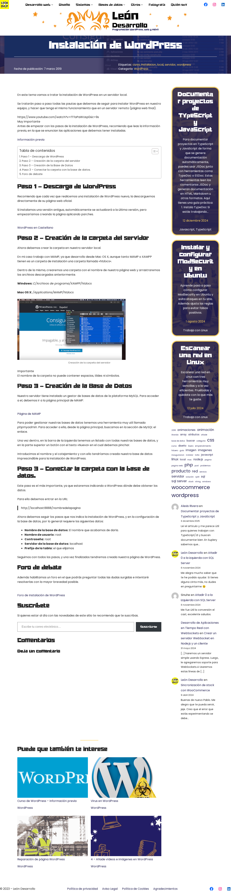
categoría (201, 441)
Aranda (174, 434)
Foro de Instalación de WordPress (41, 595)
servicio (203, 471)
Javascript (187, 229)
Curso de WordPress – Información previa (47, 801)
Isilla (197, 455)
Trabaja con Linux (195, 330)
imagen (191, 450)
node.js (198, 459)
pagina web (177, 465)
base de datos (178, 441)
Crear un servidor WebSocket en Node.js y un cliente (198, 638)
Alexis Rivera (189, 506)
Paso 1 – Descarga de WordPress (42, 156)
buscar (191, 440)
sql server (179, 481)
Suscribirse (148, 626)
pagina (208, 459)
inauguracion (177, 455)
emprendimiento (203, 446)
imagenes (205, 450)
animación (205, 430)
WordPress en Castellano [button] (35, 228)
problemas (205, 465)
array (183, 434)
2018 (173, 430)
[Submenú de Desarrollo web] (52, 4)
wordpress (184, 65)
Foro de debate (32, 174)
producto (180, 471)
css (210, 440)
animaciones (186, 430)
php (188, 465)
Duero (190, 446)
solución (190, 477)
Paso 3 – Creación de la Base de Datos (47, 165)
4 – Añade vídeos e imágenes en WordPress (122, 859)
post (197, 465)
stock (190, 481)
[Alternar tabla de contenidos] (153, 151)
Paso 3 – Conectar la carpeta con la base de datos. (56, 170)
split (197, 477)
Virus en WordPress (104, 801)
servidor (170, 65)
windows (206, 481)
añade (204, 434)
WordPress (141, 69)
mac (189, 459)
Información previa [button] (30, 140)
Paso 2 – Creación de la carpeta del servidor (51, 161)
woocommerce (190, 487)
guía (182, 450)
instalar (189, 455)
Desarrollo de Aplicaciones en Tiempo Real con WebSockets (200, 628)
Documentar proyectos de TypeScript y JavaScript (195, 112)
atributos (193, 434)
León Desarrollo (192, 553)
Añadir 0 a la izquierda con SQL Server (199, 558)
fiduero (174, 450)
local (160, 65)
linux (174, 459)
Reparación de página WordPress (41, 859)
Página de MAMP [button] (29, 414)
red (195, 471)
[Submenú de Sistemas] (92, 4)
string (198, 481)
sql (203, 476)
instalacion (148, 65)
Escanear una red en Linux (195, 355)
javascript (207, 455)
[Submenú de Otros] (142, 4)
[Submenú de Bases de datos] (124, 4)
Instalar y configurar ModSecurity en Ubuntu (195, 261)
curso (136, 65)
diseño (182, 445)
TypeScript (204, 229)
